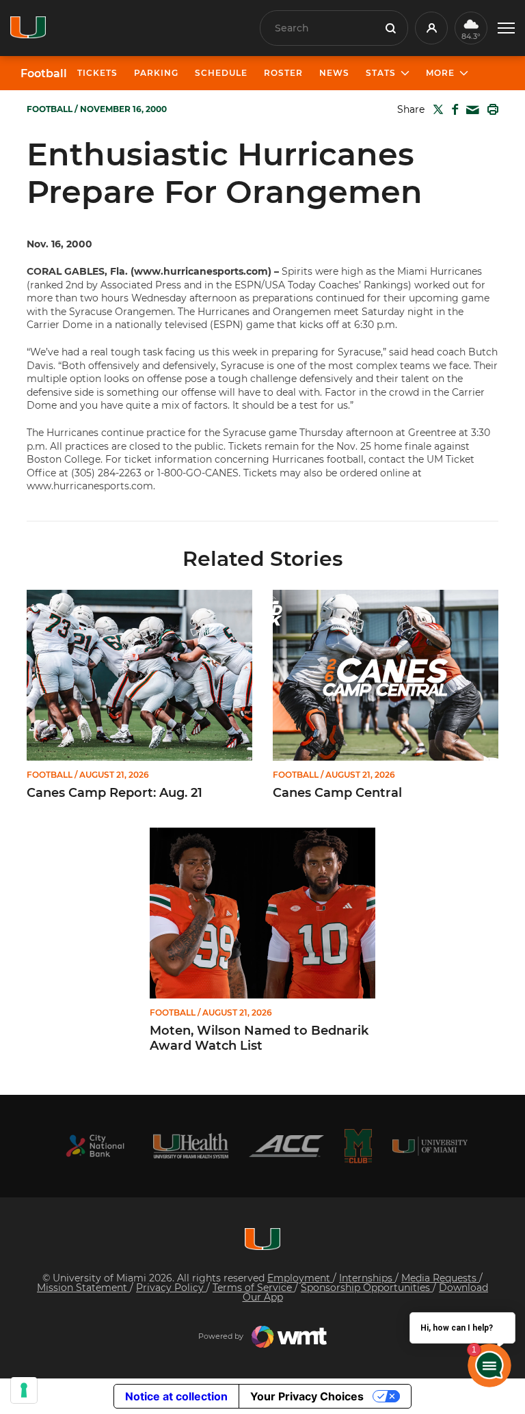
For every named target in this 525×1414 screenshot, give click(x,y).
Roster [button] (283, 73)
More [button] (440, 73)
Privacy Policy (171, 1287)
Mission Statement (83, 1287)
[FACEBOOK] (452, 109)
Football (44, 73)
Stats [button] (381, 73)
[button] (506, 28)
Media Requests (440, 1278)
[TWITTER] (435, 109)
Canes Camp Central (337, 793)
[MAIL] (470, 110)
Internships (367, 1278)
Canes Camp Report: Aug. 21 (114, 793)
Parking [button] (156, 73)
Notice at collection (176, 1396)
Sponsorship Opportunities (367, 1287)
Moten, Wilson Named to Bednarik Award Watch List (259, 1038)
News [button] (334, 73)
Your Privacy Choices (307, 1396)
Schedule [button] (221, 73)
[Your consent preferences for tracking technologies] (24, 1390)
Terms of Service (254, 1287)
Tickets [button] (97, 73)
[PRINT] (490, 109)
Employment (300, 1278)
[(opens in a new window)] (95, 1145)
